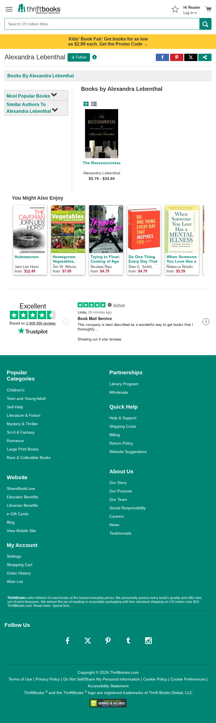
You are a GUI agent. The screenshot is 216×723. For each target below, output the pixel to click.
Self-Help (15, 407)
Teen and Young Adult (26, 398)
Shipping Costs (122, 426)
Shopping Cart (19, 564)
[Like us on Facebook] (67, 640)
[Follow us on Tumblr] (128, 640)
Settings (14, 556)
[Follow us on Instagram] (148, 640)
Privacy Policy (47, 679)
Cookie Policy (155, 679)
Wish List (15, 581)
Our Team (118, 499)
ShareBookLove (21, 488)
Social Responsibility (127, 508)
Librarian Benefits (22, 505)
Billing (114, 435)
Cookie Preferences (188, 679)
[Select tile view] (93, 104)
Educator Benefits (22, 497)
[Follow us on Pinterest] (108, 640)
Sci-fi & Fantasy (21, 432)
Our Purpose (120, 491)
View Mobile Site (21, 530)
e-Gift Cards (17, 514)
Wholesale (118, 392)
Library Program (123, 384)
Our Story (118, 482)
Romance (15, 440)
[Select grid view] (85, 104)
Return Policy (121, 443)
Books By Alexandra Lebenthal (40, 75)
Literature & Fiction (23, 415)
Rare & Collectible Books (29, 457)
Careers (116, 516)
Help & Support (122, 418)
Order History (19, 573)
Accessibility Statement (108, 686)
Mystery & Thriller (22, 424)
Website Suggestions (128, 451)
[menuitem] (191, 8)
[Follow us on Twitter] (87, 640)
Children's (15, 390)
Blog (11, 522)
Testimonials (120, 533)
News (114, 524)
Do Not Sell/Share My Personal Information (101, 679)
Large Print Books (23, 449)
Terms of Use (20, 679)
